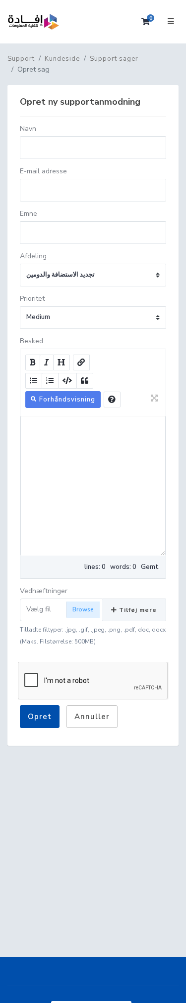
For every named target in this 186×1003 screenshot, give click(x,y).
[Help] (112, 399)
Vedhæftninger (43, 591)
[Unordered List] (33, 381)
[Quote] (84, 381)
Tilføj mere (137, 610)
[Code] (67, 381)
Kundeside (62, 58)
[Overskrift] (61, 362)
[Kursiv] (47, 362)
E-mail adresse (43, 171)
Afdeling (33, 256)
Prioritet (32, 298)
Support (21, 58)
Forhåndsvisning (66, 399)
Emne (28, 213)
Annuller (92, 717)
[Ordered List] (50, 381)
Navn (28, 128)
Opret (40, 717)
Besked (31, 341)
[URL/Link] (81, 362)
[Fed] (32, 362)
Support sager (114, 58)
